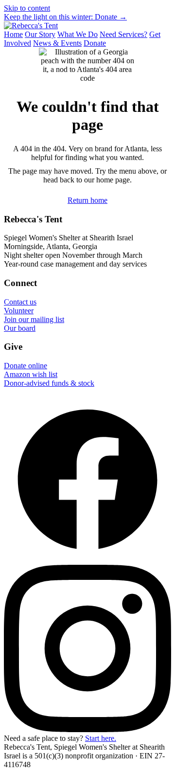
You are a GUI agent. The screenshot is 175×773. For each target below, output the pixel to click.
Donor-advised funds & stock (49, 383)
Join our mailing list (34, 319)
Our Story (40, 34)
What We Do (77, 34)
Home (13, 34)
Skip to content (27, 8)
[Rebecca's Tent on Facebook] (87, 560)
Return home (87, 200)
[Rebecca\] (31, 25)
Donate (95, 43)
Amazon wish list (30, 374)
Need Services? (123, 34)
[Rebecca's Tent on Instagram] (87, 729)
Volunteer (19, 310)
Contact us (20, 302)
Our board (19, 328)
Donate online (25, 365)
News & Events (57, 43)
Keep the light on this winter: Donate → (65, 17)
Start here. (100, 738)
